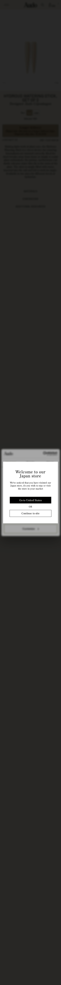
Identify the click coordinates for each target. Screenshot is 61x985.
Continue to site (30, 513)
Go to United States (30, 500)
